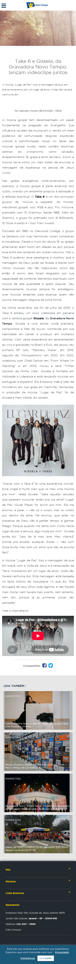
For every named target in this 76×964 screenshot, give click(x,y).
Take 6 (40, 196)
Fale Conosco (13, 929)
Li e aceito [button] (46, 958)
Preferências (28, 958)
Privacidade (62, 952)
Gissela (38, 318)
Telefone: (21, 924)
